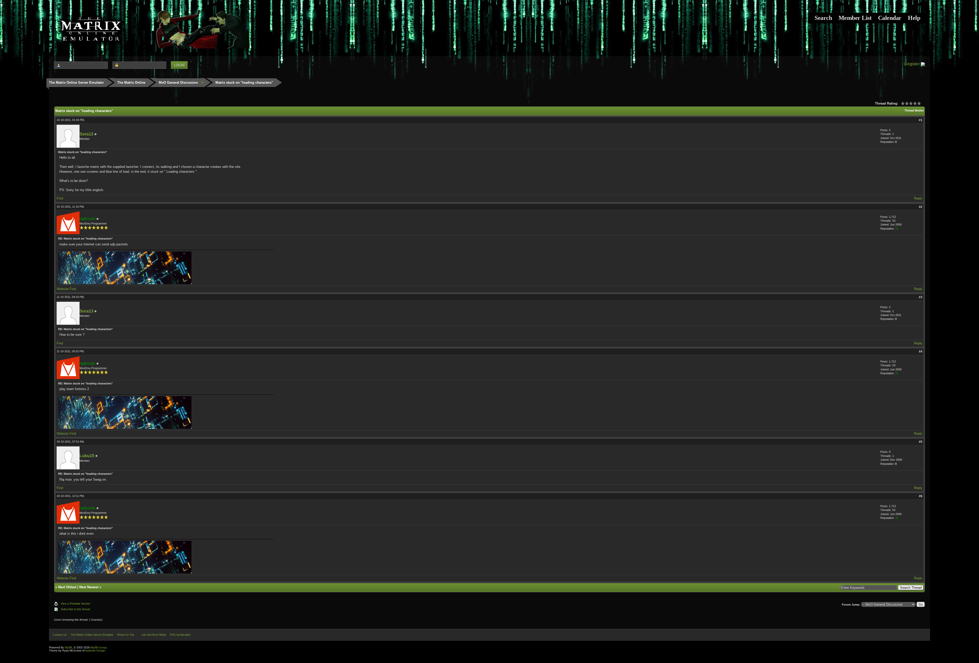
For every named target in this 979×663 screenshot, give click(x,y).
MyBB (68, 647)
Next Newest (88, 587)
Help (914, 18)
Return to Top (125, 634)
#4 (920, 351)
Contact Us (60, 634)
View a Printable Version (75, 603)
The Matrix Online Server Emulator (76, 82)
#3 (920, 297)
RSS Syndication (180, 634)
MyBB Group (99, 647)
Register (912, 64)
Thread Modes (914, 110)
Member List (855, 18)
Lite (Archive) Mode (154, 634)
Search (823, 18)
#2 (920, 207)
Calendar (889, 18)
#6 (920, 496)
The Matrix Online (131, 82)
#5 (920, 442)
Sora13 (86, 134)
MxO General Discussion (178, 82)
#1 (920, 120)
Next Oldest (67, 587)
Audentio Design (95, 650)
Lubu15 (87, 456)
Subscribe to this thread (75, 609)
